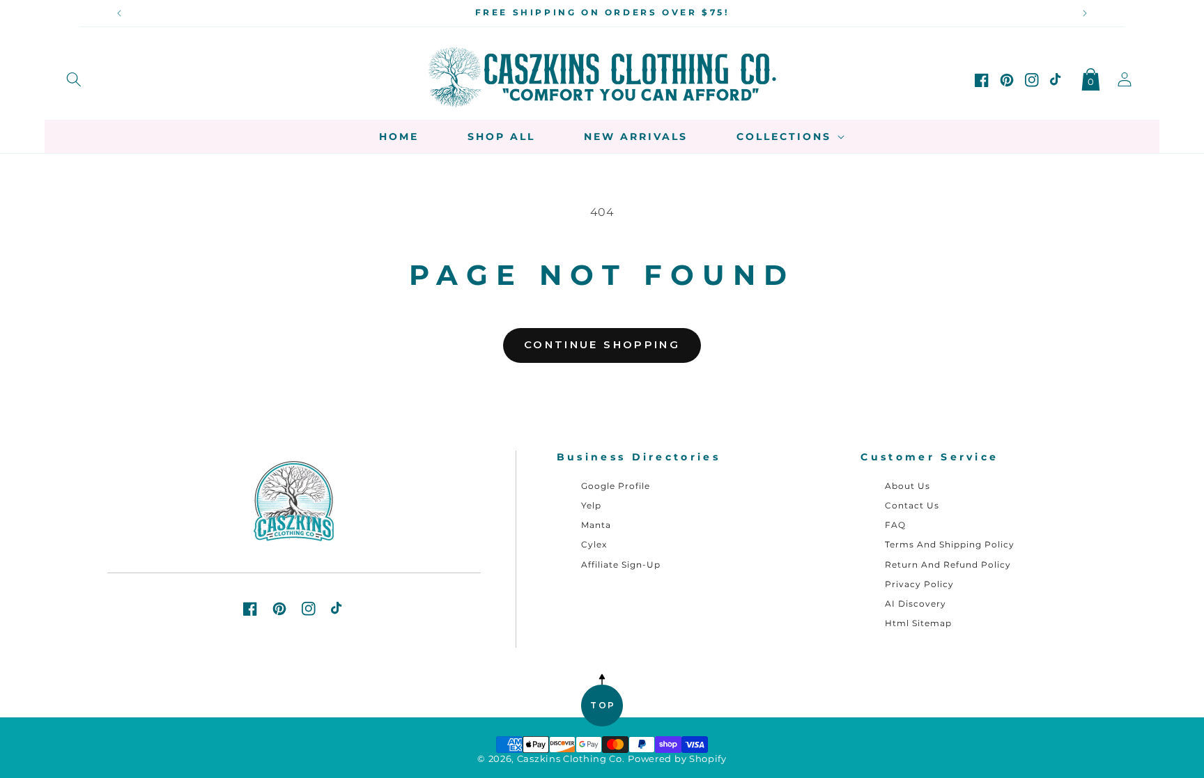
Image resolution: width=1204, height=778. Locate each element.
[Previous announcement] (119, 13)
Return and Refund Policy (948, 564)
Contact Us (912, 505)
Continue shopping (602, 344)
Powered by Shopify (677, 759)
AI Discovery (915, 603)
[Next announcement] (1085, 13)
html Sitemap (918, 623)
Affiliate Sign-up (621, 564)
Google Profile (615, 486)
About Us (907, 486)
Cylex (594, 544)
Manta (596, 525)
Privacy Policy (919, 584)
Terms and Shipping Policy (949, 544)
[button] (74, 76)
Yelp (591, 505)
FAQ (895, 525)
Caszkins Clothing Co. (571, 759)
